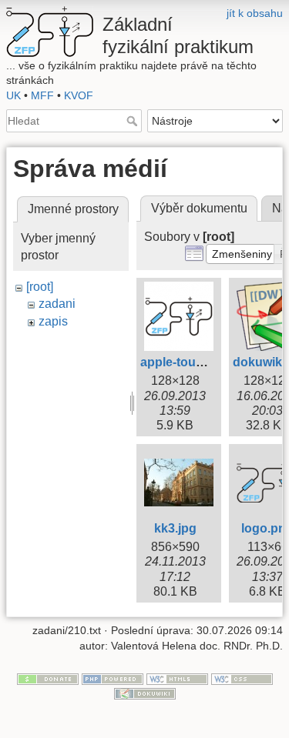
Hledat (133, 120)
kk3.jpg (175, 528)
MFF (42, 95)
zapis (53, 321)
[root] (39, 286)
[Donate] (48, 678)
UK (13, 95)
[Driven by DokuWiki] (145, 693)
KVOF (78, 95)
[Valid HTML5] (177, 678)
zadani (57, 303)
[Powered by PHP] (112, 678)
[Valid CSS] (242, 678)
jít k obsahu (255, 13)
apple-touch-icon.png (203, 362)
